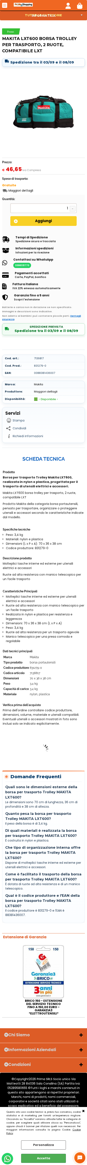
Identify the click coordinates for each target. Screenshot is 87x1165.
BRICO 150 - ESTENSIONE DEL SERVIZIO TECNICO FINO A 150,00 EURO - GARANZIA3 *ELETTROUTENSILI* (43, 1007)
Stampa (18, 420)
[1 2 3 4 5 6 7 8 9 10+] (43, 208)
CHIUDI (83, 1111)
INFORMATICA (44, 16)
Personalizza (43, 1145)
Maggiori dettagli (20, 191)
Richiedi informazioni (28, 436)
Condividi (19, 428)
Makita (38, 384)
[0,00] (80, 5)
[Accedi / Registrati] (68, 5)
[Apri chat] (79, 1157)
